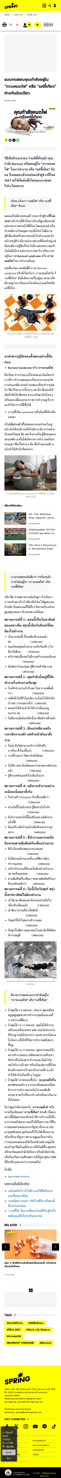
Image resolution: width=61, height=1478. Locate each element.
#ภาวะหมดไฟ (14, 1336)
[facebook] (10, 140)
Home (7, 14)
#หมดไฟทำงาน (15, 1323)
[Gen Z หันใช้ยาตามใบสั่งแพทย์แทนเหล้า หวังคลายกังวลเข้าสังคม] (30, 1244)
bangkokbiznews (41, 1445)
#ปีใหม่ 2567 (13, 1330)
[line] (17, 140)
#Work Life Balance (38, 1330)
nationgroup (39, 1440)
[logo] (11, 5)
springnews (38, 1450)
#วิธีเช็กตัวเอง (35, 1323)
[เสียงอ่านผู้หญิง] (27, 24)
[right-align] (49, 6)
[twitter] (14, 140)
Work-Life (32, 14)
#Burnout (45, 1343)
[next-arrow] (55, 1247)
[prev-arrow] (6, 1247)
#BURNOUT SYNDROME (20, 1343)
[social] (25, 1426)
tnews (36, 1454)
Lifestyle (18, 14)
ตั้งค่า (9, 1458)
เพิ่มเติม (10, 1446)
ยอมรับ (9, 1452)
